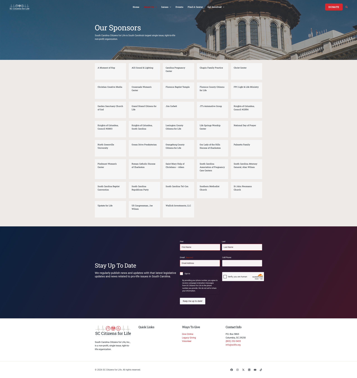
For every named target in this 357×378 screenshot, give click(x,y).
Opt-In (187, 273)
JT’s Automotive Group (211, 106)
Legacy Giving (189, 337)
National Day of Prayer (245, 125)
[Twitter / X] (243, 370)
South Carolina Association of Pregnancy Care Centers (212, 167)
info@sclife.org (233, 344)
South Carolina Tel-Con (177, 186)
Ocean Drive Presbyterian (144, 144)
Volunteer (186, 341)
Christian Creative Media (110, 86)
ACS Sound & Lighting (142, 67)
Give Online (187, 334)
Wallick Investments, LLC (178, 205)
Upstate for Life (105, 205)
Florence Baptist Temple (178, 86)
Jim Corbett (171, 106)
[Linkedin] (249, 370)
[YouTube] (255, 370)
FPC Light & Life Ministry (246, 86)
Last (223, 241)
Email (186, 257)
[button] (155, 7)
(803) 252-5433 (233, 341)
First (181, 241)
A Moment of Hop (106, 67)
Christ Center (240, 67)
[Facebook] (231, 370)
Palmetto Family (242, 144)
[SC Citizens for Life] (19, 6)
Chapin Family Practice (211, 67)
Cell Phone (226, 257)
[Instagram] (237, 370)
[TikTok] (261, 370)
